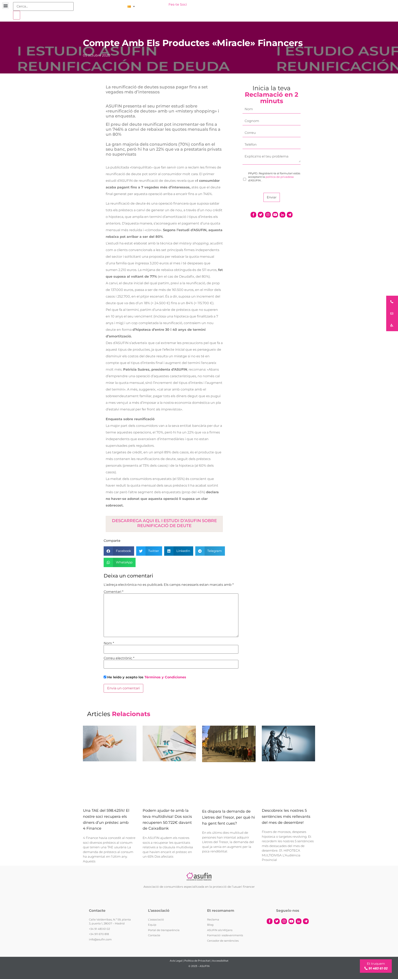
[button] (5, 5)
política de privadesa (280, 176)
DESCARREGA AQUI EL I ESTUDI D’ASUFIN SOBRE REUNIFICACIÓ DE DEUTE (164, 523)
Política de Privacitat (197, 960)
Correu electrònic (119, 658)
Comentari (113, 591)
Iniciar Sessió (153, 4)
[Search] (16, 15)
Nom (109, 643)
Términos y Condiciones (165, 677)
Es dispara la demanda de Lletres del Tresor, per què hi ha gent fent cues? (228, 817)
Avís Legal (176, 960)
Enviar (272, 197)
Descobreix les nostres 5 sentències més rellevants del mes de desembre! (286, 816)
